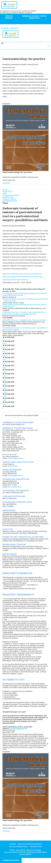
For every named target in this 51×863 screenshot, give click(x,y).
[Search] (48, 45)
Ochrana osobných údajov (18, 846)
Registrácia (14, 28)
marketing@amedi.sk (15, 475)
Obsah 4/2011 (7, 191)
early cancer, (28, 274)
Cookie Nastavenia (10, 860)
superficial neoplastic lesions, (13, 274)
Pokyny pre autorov (9, 199)
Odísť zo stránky (9, 17)
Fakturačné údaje (36, 846)
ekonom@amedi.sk (15, 487)
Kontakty (12, 844)
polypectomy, (15, 277)
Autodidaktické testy (9, 201)
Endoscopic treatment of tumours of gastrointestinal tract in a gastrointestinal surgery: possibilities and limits (24, 313)
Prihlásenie (5, 28)
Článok (4, 190)
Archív (4, 193)
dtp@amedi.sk (13, 466)
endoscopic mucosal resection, (31, 277)
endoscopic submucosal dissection (15, 280)
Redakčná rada (7, 197)
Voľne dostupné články (10, 195)
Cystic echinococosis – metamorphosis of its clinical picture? (24, 320)
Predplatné (6, 183)
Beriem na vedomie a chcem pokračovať (34, 17)
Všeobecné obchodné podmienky (29, 844)
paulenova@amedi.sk (15, 458)
